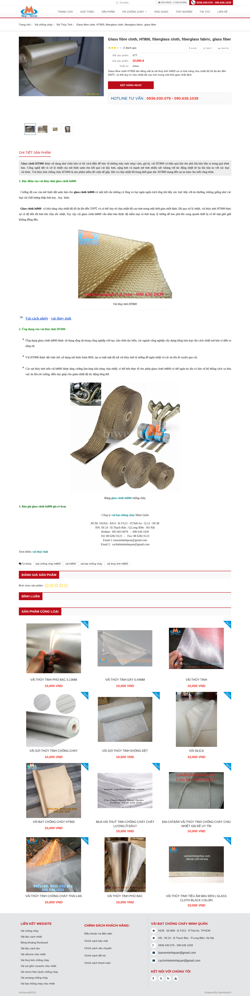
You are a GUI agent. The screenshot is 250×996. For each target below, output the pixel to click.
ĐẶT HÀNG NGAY (131, 85)
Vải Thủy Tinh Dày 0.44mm (125, 679)
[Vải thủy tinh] (196, 674)
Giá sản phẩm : (121, 60)
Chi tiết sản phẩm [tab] (35, 152)
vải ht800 (70, 563)
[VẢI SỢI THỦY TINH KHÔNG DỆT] (125, 745)
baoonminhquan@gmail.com (177, 952)
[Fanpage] (153, 978)
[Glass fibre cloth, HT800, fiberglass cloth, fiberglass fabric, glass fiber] (61, 66)
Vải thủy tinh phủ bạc (125, 896)
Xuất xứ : (125, 65)
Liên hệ (222, 11)
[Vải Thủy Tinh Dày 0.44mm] (125, 674)
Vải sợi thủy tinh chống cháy (53, 750)
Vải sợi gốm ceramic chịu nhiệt (38, 965)
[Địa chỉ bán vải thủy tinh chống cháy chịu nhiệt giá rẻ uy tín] (196, 817)
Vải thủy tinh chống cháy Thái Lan (53, 896)
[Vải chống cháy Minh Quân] (29, 17)
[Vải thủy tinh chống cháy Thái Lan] (53, 891)
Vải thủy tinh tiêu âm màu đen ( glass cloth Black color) (196, 898)
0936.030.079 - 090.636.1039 (214, 2)
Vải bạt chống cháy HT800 (54, 821)
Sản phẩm (108, 11)
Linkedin (224, 48)
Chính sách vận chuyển (98, 948)
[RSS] (168, 978)
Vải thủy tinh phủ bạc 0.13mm (53, 679)
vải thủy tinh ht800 (117, 563)
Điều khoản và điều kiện (98, 933)
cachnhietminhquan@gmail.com (179, 960)
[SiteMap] (175, 978)
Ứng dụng (161, 11)
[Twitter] (161, 978)
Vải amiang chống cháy (34, 977)
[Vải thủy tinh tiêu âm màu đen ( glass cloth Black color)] (196, 891)
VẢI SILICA (196, 750)
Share (193, 48)
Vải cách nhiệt (36, 318)
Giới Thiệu (87, 11)
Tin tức (205, 11)
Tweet (208, 48)
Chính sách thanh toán (97, 962)
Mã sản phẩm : (121, 55)
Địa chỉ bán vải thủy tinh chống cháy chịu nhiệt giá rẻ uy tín (196, 824)
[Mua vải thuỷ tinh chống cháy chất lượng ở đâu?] (125, 817)
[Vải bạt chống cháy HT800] (53, 817)
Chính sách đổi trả (95, 955)
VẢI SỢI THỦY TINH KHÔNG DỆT (125, 750)
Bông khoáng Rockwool (34, 942)
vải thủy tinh (61, 318)
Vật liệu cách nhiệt (31, 936)
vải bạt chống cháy (91, 563)
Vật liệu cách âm (30, 948)
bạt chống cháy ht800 (48, 563)
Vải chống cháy (133, 11)
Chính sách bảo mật (96, 940)
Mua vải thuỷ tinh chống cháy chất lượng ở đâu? (125, 824)
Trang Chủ (65, 11)
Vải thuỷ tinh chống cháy (35, 960)
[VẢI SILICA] (196, 745)
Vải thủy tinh (196, 679)
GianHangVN (224, 992)
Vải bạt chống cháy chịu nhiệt (38, 983)
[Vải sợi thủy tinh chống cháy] (53, 745)
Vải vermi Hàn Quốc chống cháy (39, 971)
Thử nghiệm (184, 11)
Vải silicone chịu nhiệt (33, 954)
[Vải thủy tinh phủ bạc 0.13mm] (53, 674)
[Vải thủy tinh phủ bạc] (125, 891)
